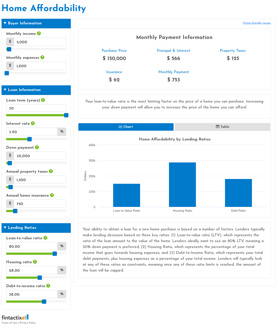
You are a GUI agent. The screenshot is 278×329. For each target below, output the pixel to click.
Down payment (22, 148)
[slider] (9, 49)
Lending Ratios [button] (22, 228)
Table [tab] (224, 127)
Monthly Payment (173, 72)
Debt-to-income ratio (27, 286)
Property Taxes (233, 51)
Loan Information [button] (24, 90)
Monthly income (23, 34)
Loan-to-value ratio (26, 238)
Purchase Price (114, 51)
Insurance (114, 72)
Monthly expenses (24, 58)
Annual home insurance (29, 196)
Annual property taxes (28, 172)
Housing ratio (21, 262)
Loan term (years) (25, 101)
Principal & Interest (173, 51)
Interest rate (19, 124)
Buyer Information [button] (25, 23)
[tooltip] (39, 33)
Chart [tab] (128, 127)
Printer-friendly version (257, 23)
